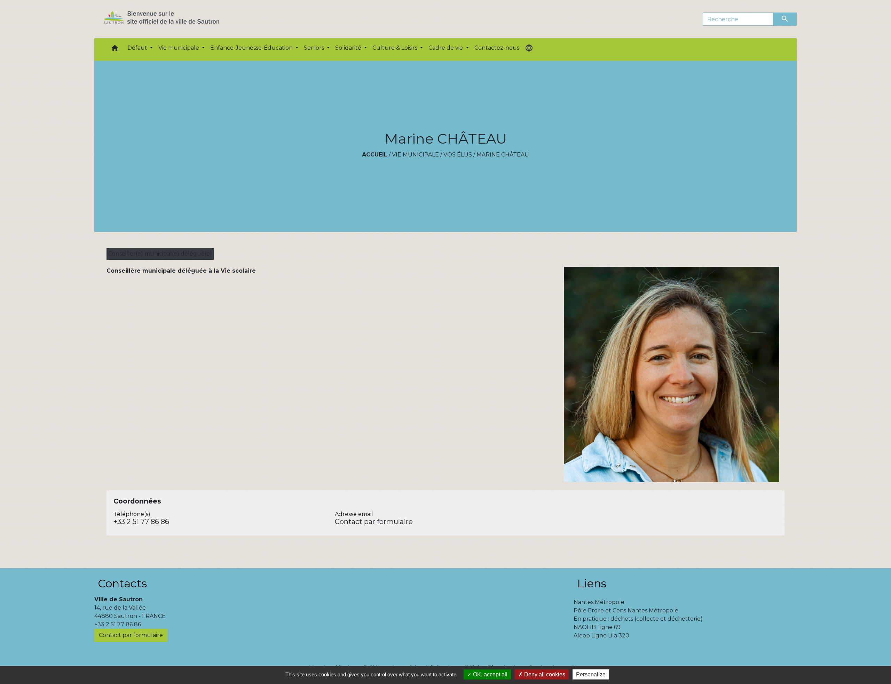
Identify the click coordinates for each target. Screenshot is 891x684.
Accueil (374, 154)
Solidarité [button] (349, 48)
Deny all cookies (544, 674)
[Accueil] (173, 19)
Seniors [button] (314, 48)
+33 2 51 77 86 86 (141, 521)
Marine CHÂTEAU (502, 154)
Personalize (591, 674)
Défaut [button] (138, 48)
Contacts (122, 583)
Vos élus (457, 154)
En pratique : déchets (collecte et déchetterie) (638, 618)
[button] (115, 49)
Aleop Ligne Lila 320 (601, 635)
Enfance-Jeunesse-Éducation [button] (252, 48)
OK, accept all (489, 674)
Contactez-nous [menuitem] (496, 48)
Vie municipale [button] (179, 48)
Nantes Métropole (599, 602)
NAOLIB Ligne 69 (597, 627)
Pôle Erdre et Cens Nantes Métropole (626, 610)
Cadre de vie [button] (446, 48)
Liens (591, 583)
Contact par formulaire (374, 521)
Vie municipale (415, 154)
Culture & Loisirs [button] (395, 48)
